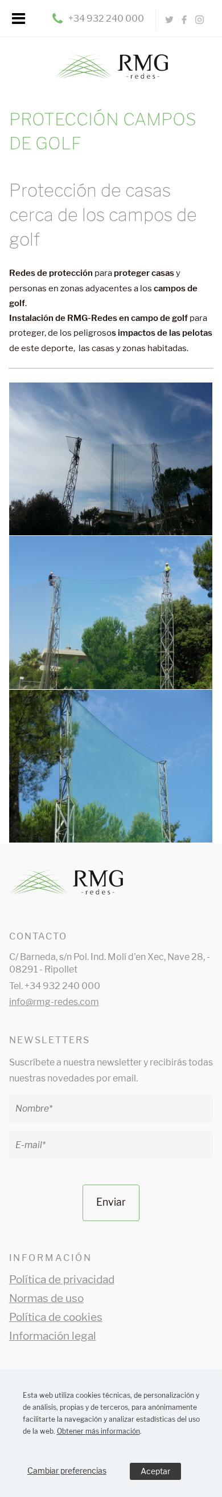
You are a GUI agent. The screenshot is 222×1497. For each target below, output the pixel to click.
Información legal (52, 1336)
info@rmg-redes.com (54, 1001)
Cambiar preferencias (66, 1470)
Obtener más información (98, 1431)
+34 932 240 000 (106, 18)
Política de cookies (55, 1317)
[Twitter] (169, 19)
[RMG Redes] (111, 58)
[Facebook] (184, 19)
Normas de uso (46, 1298)
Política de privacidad (61, 1279)
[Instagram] (199, 19)
